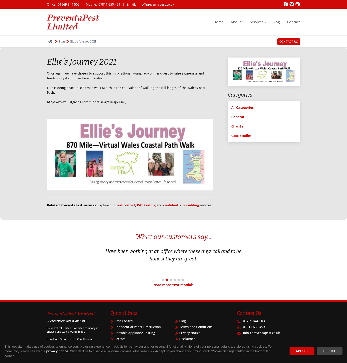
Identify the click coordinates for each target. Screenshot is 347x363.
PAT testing (146, 205)
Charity (237, 126)
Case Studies (241, 135)
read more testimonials (174, 284)
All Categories (242, 107)
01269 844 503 (69, 4)
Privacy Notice (189, 333)
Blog (276, 22)
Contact (293, 22)
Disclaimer (187, 339)
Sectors (120, 339)
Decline (329, 351)
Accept (302, 351)
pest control (125, 205)
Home (218, 22)
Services (256, 22)
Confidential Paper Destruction (138, 327)
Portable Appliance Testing (135, 333)
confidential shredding (181, 205)
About (236, 22)
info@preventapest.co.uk (156, 4)
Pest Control (124, 321)
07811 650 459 (109, 4)
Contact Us (288, 42)
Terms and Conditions (196, 327)
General (237, 117)
